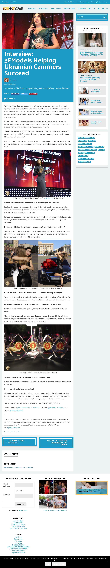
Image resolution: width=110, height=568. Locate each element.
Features (92, 141)
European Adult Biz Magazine (18, 547)
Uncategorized (84, 162)
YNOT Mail (23, 510)
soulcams (18, 543)
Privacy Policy (59, 564)
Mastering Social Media (87, 150)
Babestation (18, 539)
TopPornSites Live (18, 553)
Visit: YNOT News (18, 525)
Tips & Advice (83, 156)
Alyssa (14, 80)
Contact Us (79, 2)
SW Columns (90, 153)
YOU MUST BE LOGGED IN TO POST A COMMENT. (18, 468)
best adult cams (18, 545)
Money (80, 153)
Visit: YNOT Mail (18, 527)
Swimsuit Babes (18, 551)
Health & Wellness (85, 147)
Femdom (18, 541)
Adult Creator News (86, 138)
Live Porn (18, 537)
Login (106, 2)
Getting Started (85, 144)
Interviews (14, 432)
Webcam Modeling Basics (93, 2)
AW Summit (48, 198)
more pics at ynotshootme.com (55, 510)
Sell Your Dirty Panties (18, 549)
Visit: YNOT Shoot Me (18, 529)
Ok (48, 564)
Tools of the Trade (86, 159)
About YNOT (68, 2)
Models (20, 432)
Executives (7, 432)
